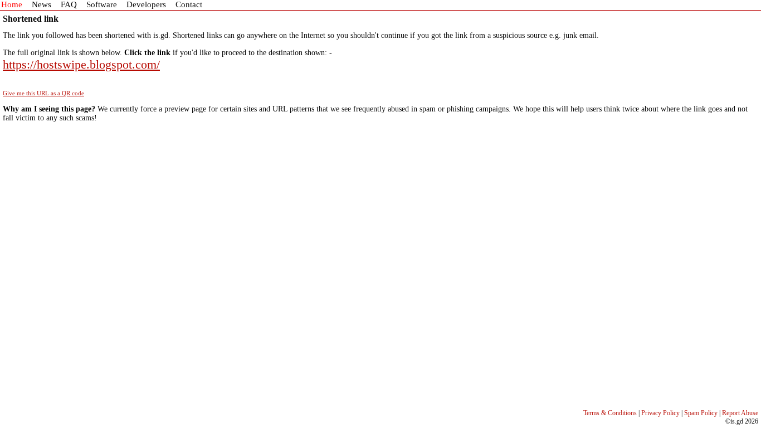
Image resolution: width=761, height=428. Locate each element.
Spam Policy (701, 413)
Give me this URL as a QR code (43, 93)
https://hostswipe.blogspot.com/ (81, 64)
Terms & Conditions (610, 413)
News (41, 4)
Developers (146, 4)
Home (11, 4)
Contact (188, 4)
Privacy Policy (660, 413)
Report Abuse (740, 413)
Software (101, 4)
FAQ (69, 4)
